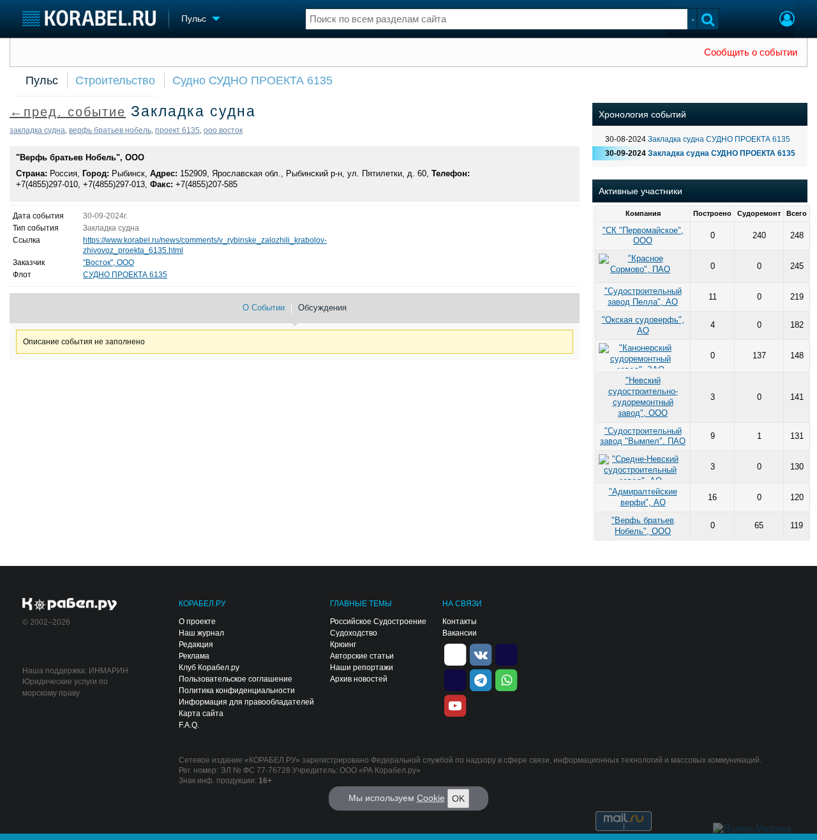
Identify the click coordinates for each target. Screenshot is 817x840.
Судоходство (353, 633)
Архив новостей (358, 679)
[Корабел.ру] (69, 605)
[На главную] (89, 18)
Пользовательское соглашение (235, 679)
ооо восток (223, 130)
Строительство (115, 80)
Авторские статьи (362, 656)
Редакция (196, 644)
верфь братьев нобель (110, 130)
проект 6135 (177, 130)
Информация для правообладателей (246, 702)
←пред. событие (68, 112)
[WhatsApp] (506, 680)
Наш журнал (201, 633)
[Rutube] (506, 654)
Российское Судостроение (378, 621)
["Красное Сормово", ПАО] (643, 266)
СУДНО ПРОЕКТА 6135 (125, 274)
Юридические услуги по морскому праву (65, 687)
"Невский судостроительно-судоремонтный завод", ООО (643, 396)
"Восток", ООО (108, 262)
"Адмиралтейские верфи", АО (643, 497)
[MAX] (455, 680)
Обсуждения (322, 307)
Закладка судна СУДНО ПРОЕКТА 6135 (719, 139)
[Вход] (787, 20)
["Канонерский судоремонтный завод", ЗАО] (643, 356)
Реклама (194, 656)
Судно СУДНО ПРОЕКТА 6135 (252, 80)
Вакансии (459, 633)
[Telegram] (480, 680)
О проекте (197, 621)
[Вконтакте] (480, 654)
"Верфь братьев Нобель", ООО (80, 157)
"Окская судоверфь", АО (643, 325)
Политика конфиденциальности (237, 690)
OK (458, 798)
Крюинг (343, 644)
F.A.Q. (189, 725)
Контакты (459, 621)
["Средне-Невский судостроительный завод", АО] (643, 467)
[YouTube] (455, 705)
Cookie (431, 798)
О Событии (264, 307)
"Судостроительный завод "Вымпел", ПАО (643, 436)
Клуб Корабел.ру (209, 667)
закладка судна (37, 130)
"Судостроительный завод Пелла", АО (643, 296)
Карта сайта (201, 713)
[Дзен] (455, 654)
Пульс (42, 80)
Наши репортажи (361, 667)
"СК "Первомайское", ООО (643, 235)
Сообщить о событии (750, 52)
